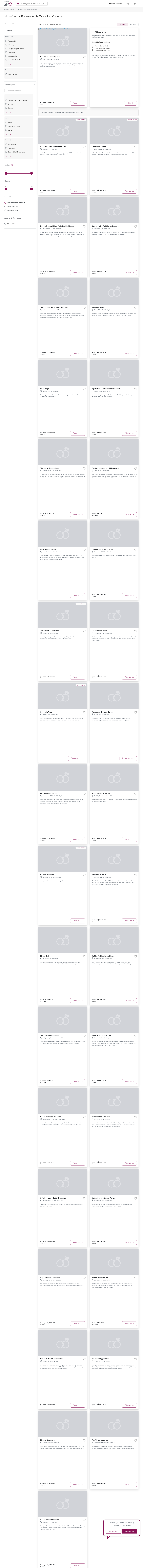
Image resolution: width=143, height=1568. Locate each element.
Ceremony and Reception (16, 203)
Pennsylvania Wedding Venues (27, 9)
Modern (10, 104)
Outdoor (11, 108)
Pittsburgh (11, 45)
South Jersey (12, 74)
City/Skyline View (14, 126)
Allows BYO (11, 224)
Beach (10, 122)
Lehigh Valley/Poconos (16, 48)
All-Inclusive (12, 144)
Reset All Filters (10, 24)
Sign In (136, 4)
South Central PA (14, 60)
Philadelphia (12, 41)
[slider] (6, 173)
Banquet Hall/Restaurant (16, 152)
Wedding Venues (9, 9)
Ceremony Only (12, 206)
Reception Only (12, 210)
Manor (10, 130)
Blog (127, 4)
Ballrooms (11, 148)
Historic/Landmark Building (17, 100)
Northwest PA (12, 56)
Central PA (11, 52)
